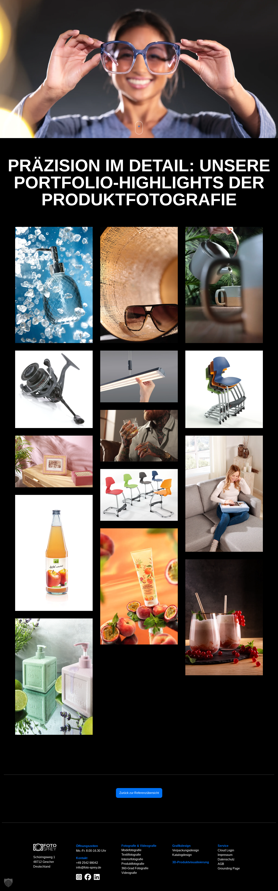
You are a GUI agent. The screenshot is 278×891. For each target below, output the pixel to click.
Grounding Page (229, 868)
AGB (221, 863)
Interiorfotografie (132, 859)
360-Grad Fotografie (134, 868)
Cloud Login (226, 850)
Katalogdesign (182, 854)
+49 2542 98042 (87, 862)
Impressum (225, 854)
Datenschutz (226, 859)
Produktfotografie (132, 863)
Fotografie (128, 845)
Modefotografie (131, 850)
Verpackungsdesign (185, 850)
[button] (8, 882)
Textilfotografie (131, 854)
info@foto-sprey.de (88, 867)
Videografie (148, 845)
